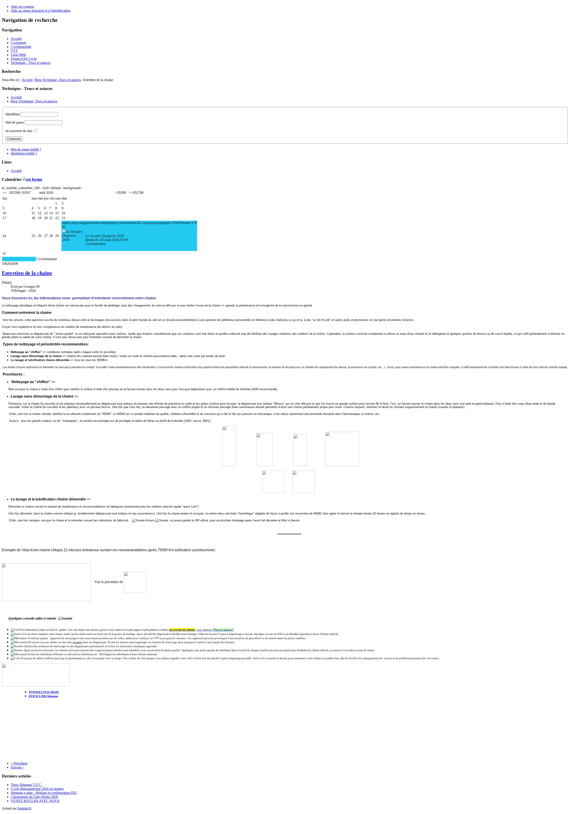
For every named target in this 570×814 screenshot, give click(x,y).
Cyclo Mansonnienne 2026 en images (37, 789)
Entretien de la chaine (27, 273)
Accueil (16, 39)
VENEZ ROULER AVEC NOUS (35, 801)
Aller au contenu (22, 6)
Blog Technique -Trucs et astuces (58, 80)
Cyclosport (18, 43)
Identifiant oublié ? (24, 153)
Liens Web (18, 55)
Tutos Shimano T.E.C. (26, 785)
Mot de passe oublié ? (26, 149)
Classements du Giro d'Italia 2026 (34, 797)
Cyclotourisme (21, 47)
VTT (14, 51)
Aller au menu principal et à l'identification (40, 10)
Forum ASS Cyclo (24, 59)
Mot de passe (14, 122)
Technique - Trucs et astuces (30, 63)
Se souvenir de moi (18, 131)
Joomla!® (24, 808)
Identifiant (12, 114)
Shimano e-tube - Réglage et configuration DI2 (44, 793)
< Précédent (19, 763)
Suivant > (17, 767)
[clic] (32, 179)
